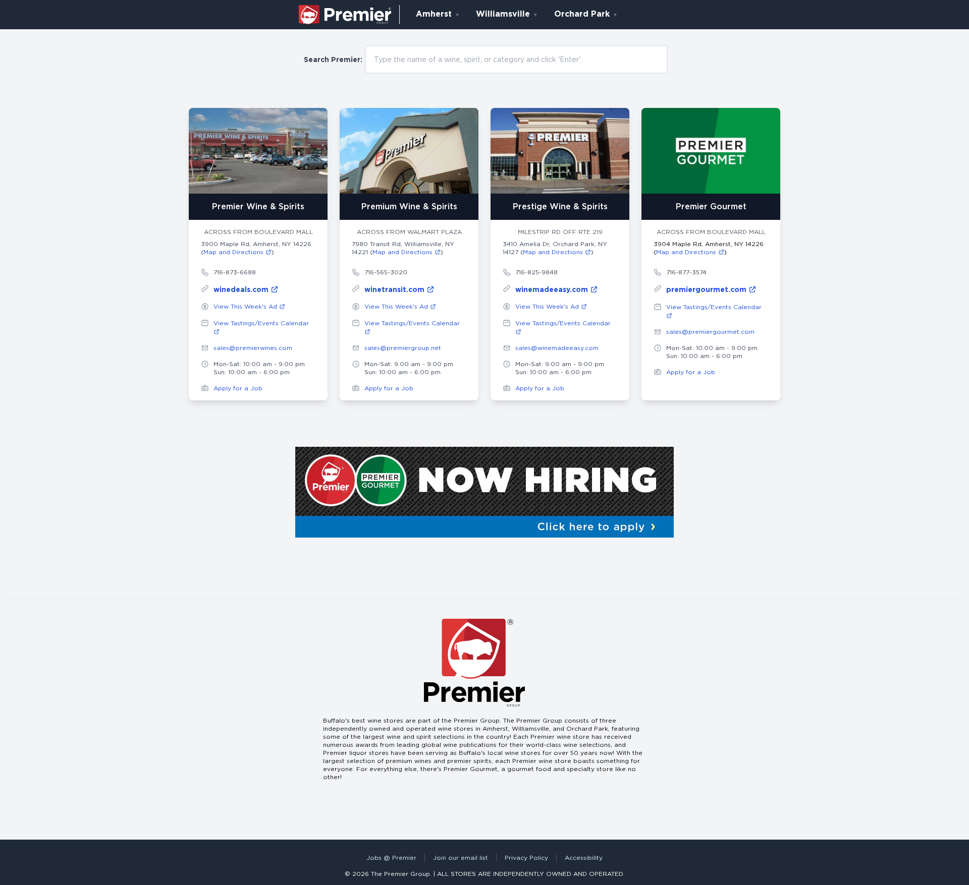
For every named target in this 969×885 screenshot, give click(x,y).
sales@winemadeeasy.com (557, 347)
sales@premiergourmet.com (710, 331)
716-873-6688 (234, 272)
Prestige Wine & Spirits (560, 206)
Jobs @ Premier (391, 857)
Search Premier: (333, 59)
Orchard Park (582, 14)
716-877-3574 (686, 272)
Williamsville (503, 14)
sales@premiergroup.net (402, 347)
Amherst (434, 14)
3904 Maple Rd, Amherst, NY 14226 (709, 248)
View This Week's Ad (246, 306)
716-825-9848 (536, 272)
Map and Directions (234, 252)
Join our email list (460, 857)
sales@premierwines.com (252, 347)
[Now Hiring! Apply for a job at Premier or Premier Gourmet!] (484, 492)
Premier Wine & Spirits (258, 206)
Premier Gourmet (711, 206)
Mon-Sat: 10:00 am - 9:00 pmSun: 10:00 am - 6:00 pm (259, 368)
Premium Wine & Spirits (409, 206)
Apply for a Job (237, 388)
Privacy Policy (526, 857)
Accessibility (584, 857)
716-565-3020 (385, 272)
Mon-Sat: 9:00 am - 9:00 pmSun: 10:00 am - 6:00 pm (408, 368)
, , (256, 248)
